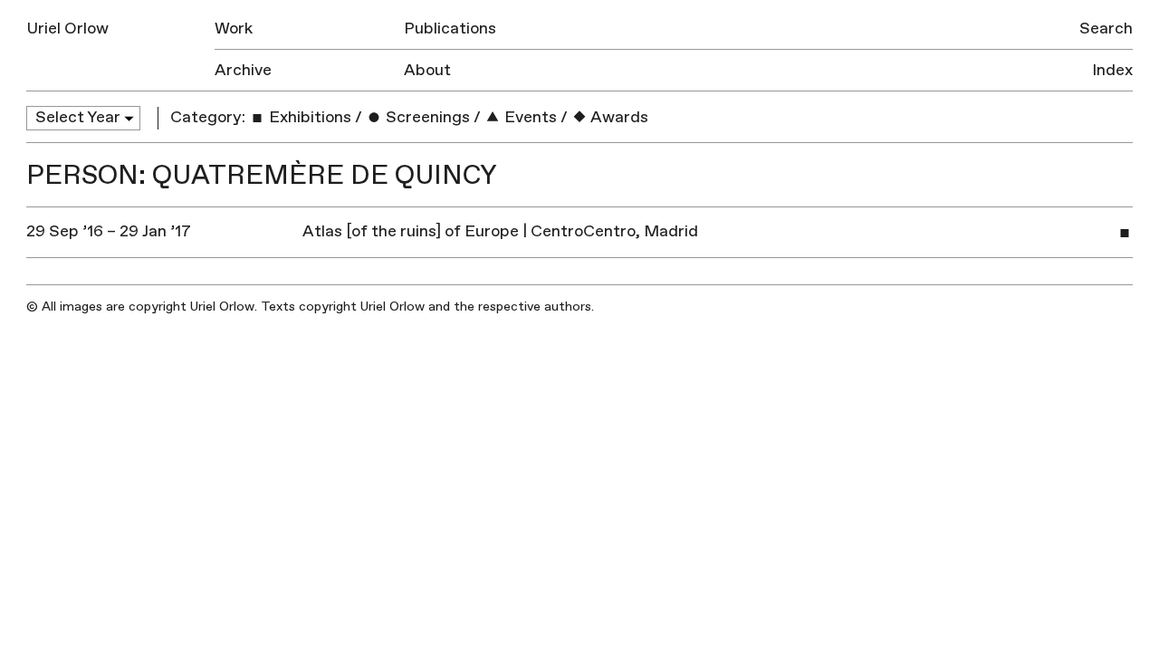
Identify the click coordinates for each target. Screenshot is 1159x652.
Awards (618, 117)
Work (234, 28)
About (427, 70)
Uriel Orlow (67, 28)
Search (1106, 28)
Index (1112, 70)
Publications (450, 28)
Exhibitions (308, 117)
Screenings (426, 117)
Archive (243, 70)
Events (529, 117)
